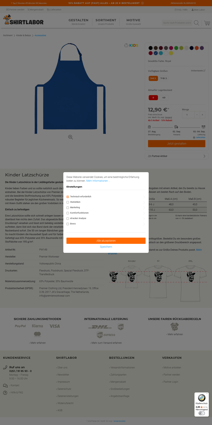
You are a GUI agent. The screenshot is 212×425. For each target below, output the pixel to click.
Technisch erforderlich (80, 196)
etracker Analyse (78, 218)
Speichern (106, 246)
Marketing (75, 207)
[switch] (202, 413)
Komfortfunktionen (79, 213)
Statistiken (75, 202)
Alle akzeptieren (106, 240)
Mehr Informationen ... (98, 180)
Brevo (73, 223)
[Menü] (207, 394)
